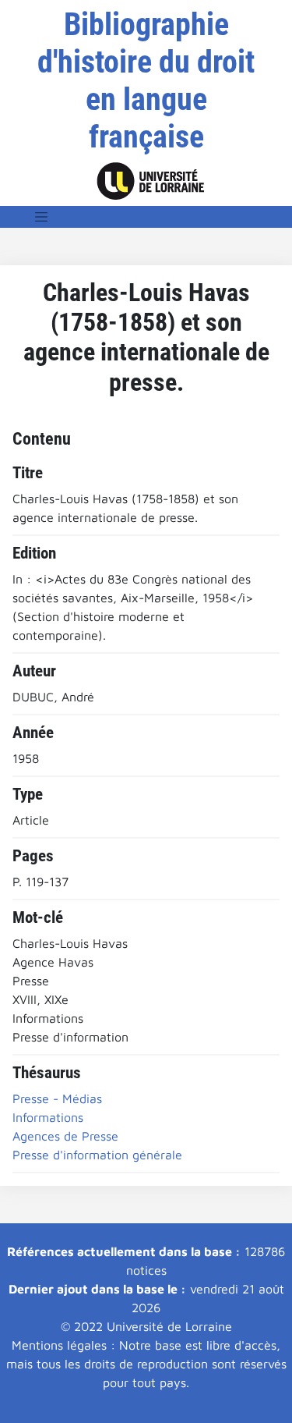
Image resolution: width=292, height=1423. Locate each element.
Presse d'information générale (97, 1155)
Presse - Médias (57, 1098)
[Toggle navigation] (41, 217)
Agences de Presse (65, 1136)
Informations (47, 1117)
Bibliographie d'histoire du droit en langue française (146, 80)
